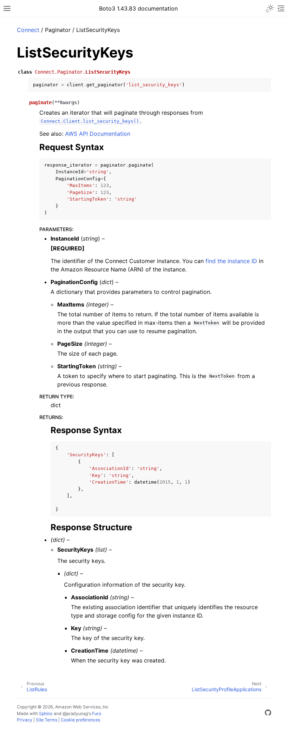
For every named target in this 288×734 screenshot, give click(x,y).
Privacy (24, 719)
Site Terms (46, 719)
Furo (96, 713)
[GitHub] (268, 713)
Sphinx (46, 713)
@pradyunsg (75, 713)
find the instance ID (231, 260)
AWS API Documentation (97, 133)
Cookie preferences (80, 719)
